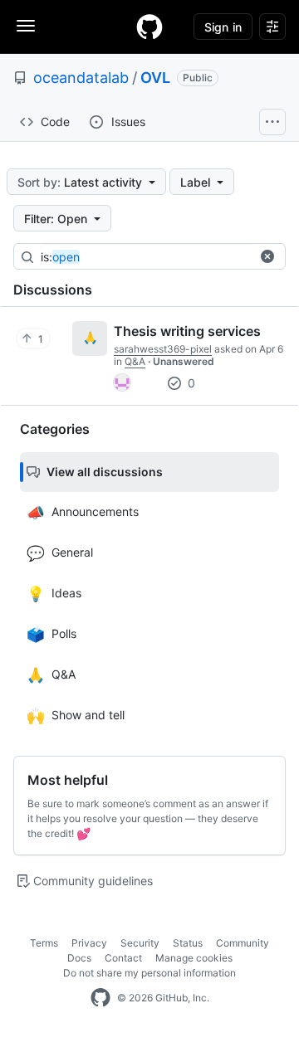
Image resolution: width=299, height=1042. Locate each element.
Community (242, 943)
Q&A (135, 361)
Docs (79, 958)
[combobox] (165, 257)
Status (188, 943)
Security (139, 943)
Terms (44, 943)
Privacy (89, 943)
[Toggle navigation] (25, 25)
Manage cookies (194, 958)
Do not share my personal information (149, 973)
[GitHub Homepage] (100, 998)
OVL (155, 77)
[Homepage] (149, 26)
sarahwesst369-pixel (163, 349)
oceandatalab (81, 77)
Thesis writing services (187, 331)
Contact (123, 958)
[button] (267, 256)
